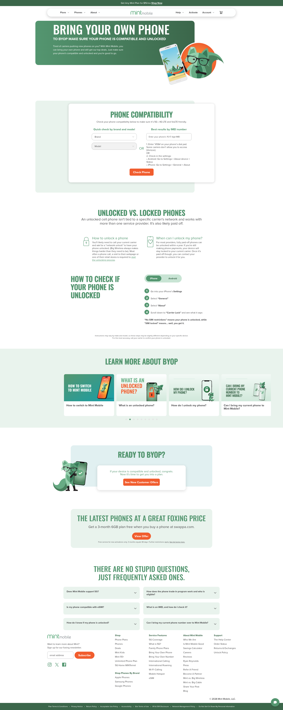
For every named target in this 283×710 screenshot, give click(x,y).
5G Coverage (155, 639)
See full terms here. (177, 542)
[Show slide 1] (126, 419)
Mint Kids (120, 652)
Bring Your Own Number (161, 656)
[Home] (59, 638)
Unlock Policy (221, 652)
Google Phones (123, 686)
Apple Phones (122, 677)
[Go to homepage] (141, 12)
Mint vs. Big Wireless (193, 678)
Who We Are (189, 639)
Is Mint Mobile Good (193, 644)
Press (186, 665)
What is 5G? (155, 644)
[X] (57, 664)
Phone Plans (121, 639)
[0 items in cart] (221, 12)
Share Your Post (191, 686)
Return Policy (91, 706)
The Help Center (222, 639)
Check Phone (141, 172)
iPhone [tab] (153, 278)
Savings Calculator (192, 648)
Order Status (220, 644)
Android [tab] (172, 278)
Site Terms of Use (142, 706)
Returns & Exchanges (225, 648)
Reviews (187, 656)
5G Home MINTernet (125, 665)
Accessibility (126, 706)
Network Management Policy (183, 706)
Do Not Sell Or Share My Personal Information (217, 706)
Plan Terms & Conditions (58, 706)
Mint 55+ (119, 656)
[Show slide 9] (157, 419)
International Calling (159, 661)
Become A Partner (192, 673)
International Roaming (160, 665)
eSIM (151, 678)
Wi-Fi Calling (155, 669)
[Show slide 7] (149, 419)
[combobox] (94, 137)
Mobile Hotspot (157, 673)
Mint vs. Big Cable (192, 682)
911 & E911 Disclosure (160, 706)
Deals (118, 648)
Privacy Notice (77, 706)
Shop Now (156, 3)
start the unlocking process (114, 258)
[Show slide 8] (153, 419)
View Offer (141, 536)
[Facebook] (64, 664)
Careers (187, 652)
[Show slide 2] (130, 419)
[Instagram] (49, 664)
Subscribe (84, 655)
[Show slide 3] (134, 419)
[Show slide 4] (137, 419)
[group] (89, 394)
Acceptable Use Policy (109, 706)
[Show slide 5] (141, 419)
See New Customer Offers (141, 482)
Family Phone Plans (159, 648)
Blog (185, 691)
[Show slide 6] (145, 419)
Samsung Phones (124, 681)
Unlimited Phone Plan (126, 661)
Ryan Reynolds (191, 661)
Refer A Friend (190, 669)
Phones (119, 644)
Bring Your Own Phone (160, 652)
